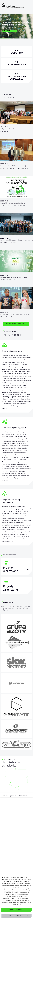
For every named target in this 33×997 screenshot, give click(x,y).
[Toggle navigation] (29, 5)
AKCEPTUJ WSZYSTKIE (15, 910)
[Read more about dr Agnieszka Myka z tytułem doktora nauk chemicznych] (1, 134)
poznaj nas (6, 31)
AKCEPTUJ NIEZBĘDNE (15, 915)
